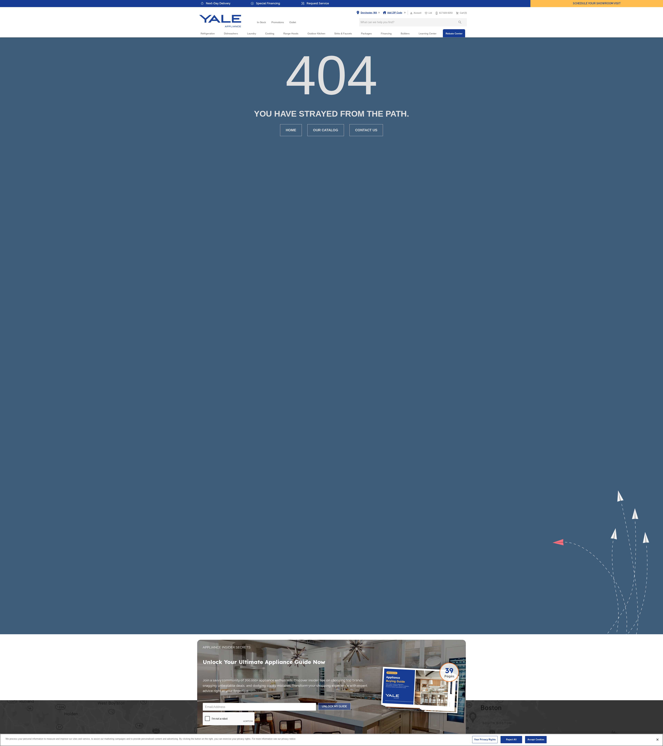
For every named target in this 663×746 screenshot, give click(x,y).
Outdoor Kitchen (316, 33)
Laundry (251, 33)
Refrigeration (208, 33)
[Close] (657, 739)
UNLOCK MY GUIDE (334, 706)
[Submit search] (459, 22)
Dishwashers (231, 33)
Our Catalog (325, 130)
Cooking (269, 33)
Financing (386, 33)
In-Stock (261, 22)
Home (291, 130)
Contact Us (366, 130)
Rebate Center (454, 33)
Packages (366, 33)
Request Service (318, 3)
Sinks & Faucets (343, 33)
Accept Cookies (535, 739)
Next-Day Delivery (218, 3)
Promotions (277, 22)
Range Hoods (290, 33)
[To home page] (220, 18)
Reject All (511, 739)
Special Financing (268, 3)
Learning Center (427, 33)
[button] (411, 13)
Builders (405, 33)
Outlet (292, 22)
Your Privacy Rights (485, 739)
